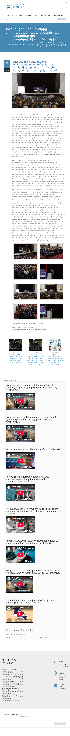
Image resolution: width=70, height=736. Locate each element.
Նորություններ (58, 16)
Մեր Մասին (20, 16)
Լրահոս (61, 42)
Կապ (26, 19)
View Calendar (43, 637)
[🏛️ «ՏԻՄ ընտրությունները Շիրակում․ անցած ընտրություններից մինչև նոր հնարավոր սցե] (55, 345)
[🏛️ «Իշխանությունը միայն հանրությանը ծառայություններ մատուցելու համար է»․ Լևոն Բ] (15, 345)
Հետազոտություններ (42, 16)
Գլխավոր (10, 16)
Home (41, 42)
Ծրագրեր (29, 16)
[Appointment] (15, 6)
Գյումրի (19, 19)
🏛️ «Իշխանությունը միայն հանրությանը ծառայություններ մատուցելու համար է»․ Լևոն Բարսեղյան (16, 358)
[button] (9, 637)
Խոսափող (10, 19)
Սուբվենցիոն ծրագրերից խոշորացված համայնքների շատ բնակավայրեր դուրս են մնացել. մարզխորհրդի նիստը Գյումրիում (34, 66)
